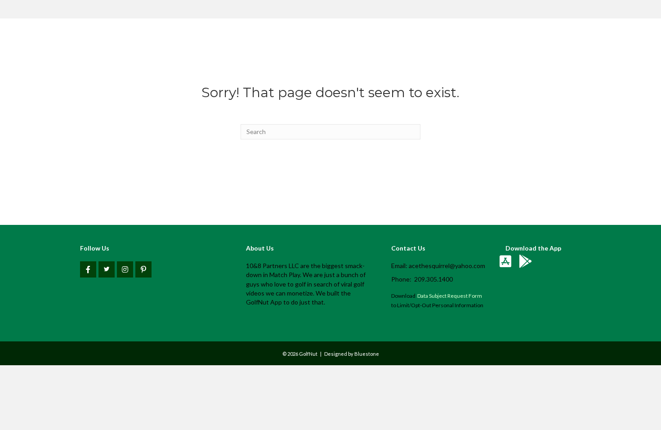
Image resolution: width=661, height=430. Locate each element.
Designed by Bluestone (351, 354)
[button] (88, 269)
